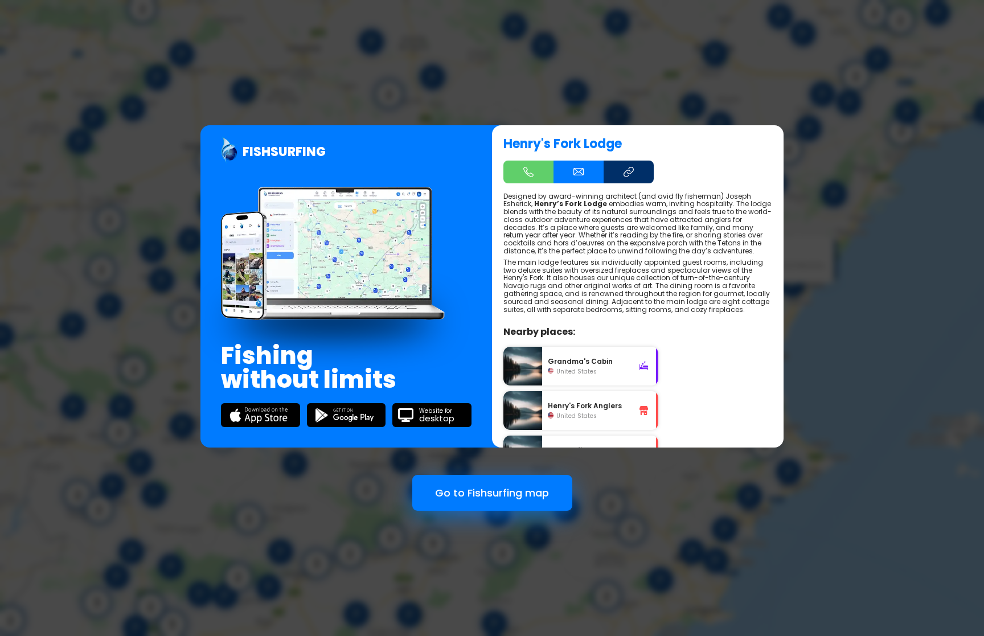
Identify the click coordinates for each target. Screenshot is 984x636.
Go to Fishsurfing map (492, 493)
